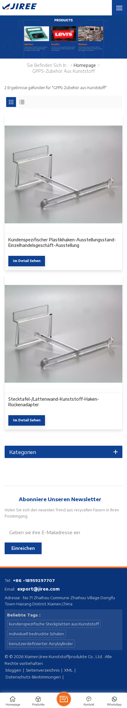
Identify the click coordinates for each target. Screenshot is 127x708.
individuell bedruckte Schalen (36, 633)
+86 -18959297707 (34, 580)
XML (68, 670)
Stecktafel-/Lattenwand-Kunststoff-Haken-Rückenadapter (53, 401)
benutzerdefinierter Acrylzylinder (41, 643)
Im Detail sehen (26, 261)
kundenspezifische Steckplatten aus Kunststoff (54, 623)
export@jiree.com (38, 588)
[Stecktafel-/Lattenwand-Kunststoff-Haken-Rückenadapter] (63, 334)
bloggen (13, 670)
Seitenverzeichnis (42, 670)
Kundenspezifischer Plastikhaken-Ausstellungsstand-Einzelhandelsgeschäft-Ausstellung (62, 242)
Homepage (85, 65)
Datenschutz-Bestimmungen (33, 676)
